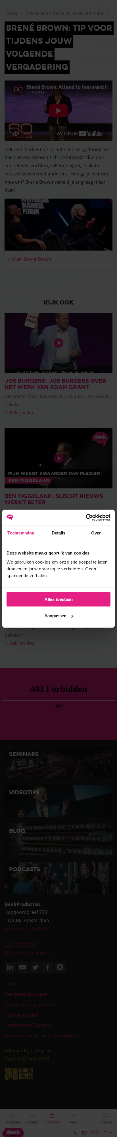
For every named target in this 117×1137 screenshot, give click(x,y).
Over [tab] (96, 533)
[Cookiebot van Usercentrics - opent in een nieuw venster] (85, 517)
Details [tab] (59, 533)
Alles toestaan (59, 599)
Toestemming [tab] (20, 533)
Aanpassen (55, 615)
